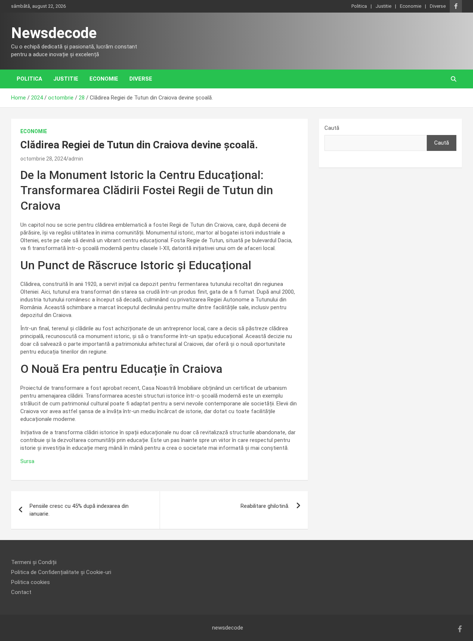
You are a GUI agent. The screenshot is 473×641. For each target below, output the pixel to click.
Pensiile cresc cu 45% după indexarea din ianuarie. (79, 510)
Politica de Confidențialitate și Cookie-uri (61, 572)
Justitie (383, 6)
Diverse (438, 6)
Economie (410, 6)
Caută (331, 128)
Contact (21, 592)
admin (75, 159)
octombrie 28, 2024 (43, 159)
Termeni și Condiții (34, 562)
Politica (359, 6)
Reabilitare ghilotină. (265, 506)
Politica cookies (30, 582)
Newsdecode (54, 33)
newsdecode (227, 627)
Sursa (27, 461)
